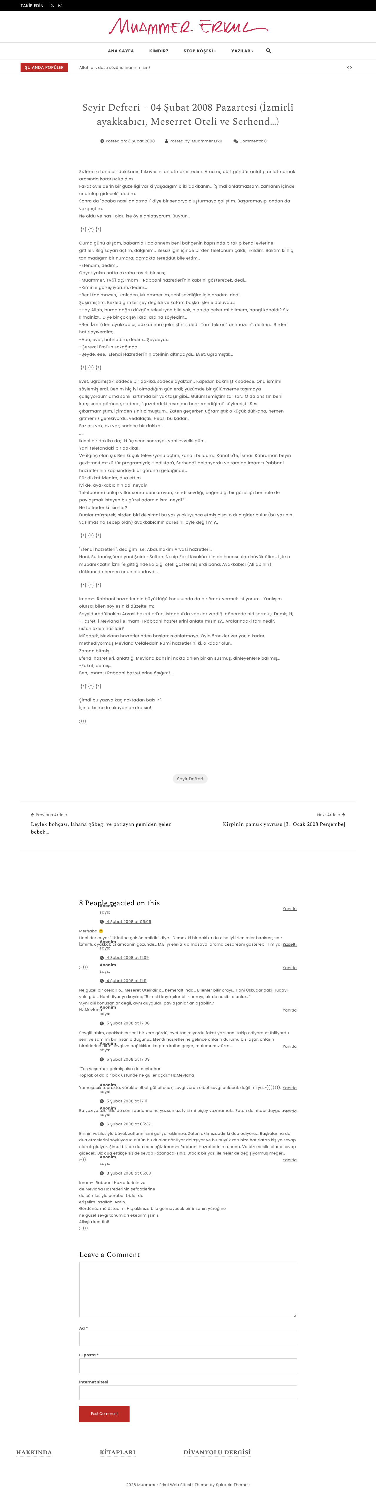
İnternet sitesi (93, 1382)
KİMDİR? (159, 51)
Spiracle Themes (233, 1485)
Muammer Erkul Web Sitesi (164, 1485)
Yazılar (241, 51)
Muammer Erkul (208, 141)
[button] (348, 67)
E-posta (89, 1355)
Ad (83, 1328)
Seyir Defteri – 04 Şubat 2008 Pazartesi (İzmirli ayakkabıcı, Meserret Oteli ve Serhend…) (188, 115)
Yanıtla (290, 908)
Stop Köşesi (198, 51)
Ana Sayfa (121, 51)
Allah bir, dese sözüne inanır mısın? (115, 67)
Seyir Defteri (190, 779)
